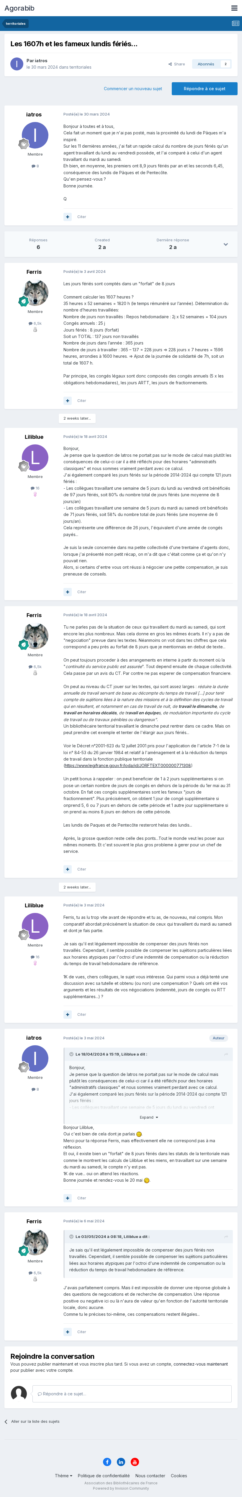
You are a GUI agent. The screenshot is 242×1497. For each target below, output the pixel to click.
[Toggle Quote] (72, 1054)
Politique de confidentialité (104, 1475)
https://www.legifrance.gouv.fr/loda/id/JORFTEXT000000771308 (128, 765)
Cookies (179, 1475)
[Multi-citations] (67, 217)
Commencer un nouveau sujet (133, 88)
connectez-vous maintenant (201, 1363)
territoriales (80, 67)
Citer (81, 216)
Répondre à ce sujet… (64, 1393)
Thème (62, 1475)
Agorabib (19, 8)
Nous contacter (150, 1475)
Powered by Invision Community (121, 1488)
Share (178, 64)
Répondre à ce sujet (204, 88)
